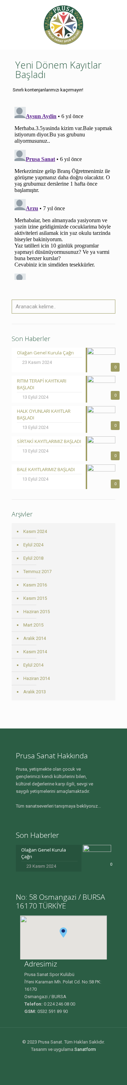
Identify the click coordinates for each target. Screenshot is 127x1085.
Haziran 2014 (36, 678)
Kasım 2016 (35, 585)
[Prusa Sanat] (63, 25)
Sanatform (85, 1049)
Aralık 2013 (34, 691)
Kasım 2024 (35, 531)
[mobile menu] (117, 14)
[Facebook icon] (59, 1060)
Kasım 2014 (35, 651)
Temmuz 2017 (37, 571)
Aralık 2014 (34, 638)
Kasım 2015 (35, 598)
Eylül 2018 (33, 558)
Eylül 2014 (33, 665)
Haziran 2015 (36, 611)
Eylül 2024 (33, 544)
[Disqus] (63, 192)
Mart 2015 (33, 625)
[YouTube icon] (67, 1060)
